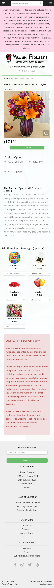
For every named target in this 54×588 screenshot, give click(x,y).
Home (6, 78)
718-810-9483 (28, 71)
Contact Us (27, 529)
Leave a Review (27, 533)
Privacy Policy (13, 584)
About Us (27, 525)
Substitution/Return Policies (27, 555)
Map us (27, 487)
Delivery (27, 548)
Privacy (27, 552)
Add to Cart (27, 147)
